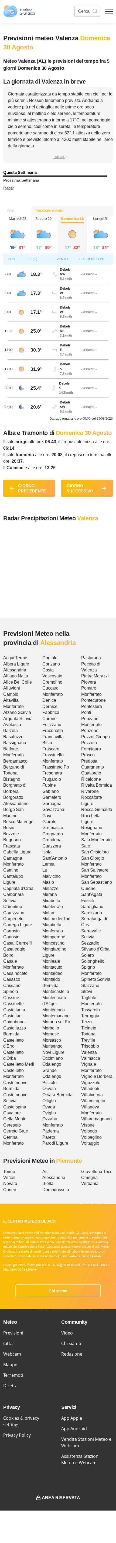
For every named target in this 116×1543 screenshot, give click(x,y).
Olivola (49, 1088)
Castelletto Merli (18, 1064)
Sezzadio (90, 943)
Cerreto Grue (15, 1131)
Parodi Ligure (55, 1143)
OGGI (11, 211)
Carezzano (13, 912)
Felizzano (51, 724)
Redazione (71, 1354)
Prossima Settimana (21, 180)
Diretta (10, 1386)
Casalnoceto (15, 973)
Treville (88, 1040)
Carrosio (11, 931)
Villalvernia (92, 1094)
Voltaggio (90, 1143)
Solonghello (92, 961)
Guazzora (51, 846)
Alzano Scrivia (17, 712)
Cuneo (9, 1189)
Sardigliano (92, 906)
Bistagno (11, 779)
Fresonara (52, 773)
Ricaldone (91, 779)
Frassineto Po (55, 767)
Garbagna (52, 803)
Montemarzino (56, 1016)
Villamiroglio (93, 1100)
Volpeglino (91, 1137)
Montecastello (55, 991)
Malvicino (51, 876)
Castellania (14, 1010)
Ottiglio (49, 1100)
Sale (85, 846)
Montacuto (52, 967)
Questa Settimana (20, 172)
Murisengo (52, 1046)
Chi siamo (58, 1291)
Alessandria (14, 670)
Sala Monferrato (96, 839)
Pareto (48, 1137)
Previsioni (13, 1333)
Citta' (8, 1343)
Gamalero (51, 797)
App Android (74, 1429)
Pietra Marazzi (95, 676)
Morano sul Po (56, 1021)
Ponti (86, 712)
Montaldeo (52, 973)
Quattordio (91, 773)
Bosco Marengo (18, 821)
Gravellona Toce (96, 1171)
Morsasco (51, 1040)
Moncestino (53, 943)
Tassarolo (90, 1010)
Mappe (10, 1364)
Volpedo (89, 1131)
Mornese (50, 1034)
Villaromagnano (96, 1119)
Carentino (12, 906)
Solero (87, 955)
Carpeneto (13, 918)
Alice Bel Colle (17, 682)
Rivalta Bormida (96, 785)
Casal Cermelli (17, 943)
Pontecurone (93, 700)
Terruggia (90, 1016)
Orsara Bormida (57, 1094)
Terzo (86, 1021)
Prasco (88, 755)
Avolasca (12, 724)
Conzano (51, 664)
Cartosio (11, 937)
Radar (8, 188)
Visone (88, 1125)
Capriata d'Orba (18, 888)
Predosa (89, 761)
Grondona (52, 839)
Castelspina (14, 1107)
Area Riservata (61, 1497)
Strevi (86, 991)
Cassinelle (13, 1003)
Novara (10, 1183)
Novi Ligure (53, 1052)
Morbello (50, 1028)
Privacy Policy (17, 1435)
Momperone (53, 937)
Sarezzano (91, 912)
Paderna (50, 1131)
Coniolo (49, 657)
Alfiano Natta (15, 676)
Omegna (89, 1177)
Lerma (48, 864)
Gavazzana (53, 809)
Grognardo (52, 834)
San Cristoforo (95, 852)
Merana (49, 894)
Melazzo (50, 888)
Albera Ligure (16, 664)
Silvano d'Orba (95, 949)
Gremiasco (52, 827)
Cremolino (52, 682)
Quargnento (92, 767)
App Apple (71, 1418)
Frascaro (50, 749)
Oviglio (49, 1113)
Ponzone (89, 730)
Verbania (89, 1183)
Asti (46, 1171)
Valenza (89, 1052)
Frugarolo (51, 779)
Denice (49, 700)
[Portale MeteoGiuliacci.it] (19, 11)
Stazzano (90, 985)
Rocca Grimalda (96, 809)
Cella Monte (14, 1119)
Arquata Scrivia (18, 718)
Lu (44, 870)
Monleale (51, 961)
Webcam (12, 1354)
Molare (49, 912)
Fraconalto (52, 730)
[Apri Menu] (109, 11)
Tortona (88, 1034)
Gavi (46, 815)
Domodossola (55, 1189)
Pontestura (91, 706)
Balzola (10, 730)
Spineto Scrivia (95, 979)
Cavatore (12, 1113)
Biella (47, 1183)
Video (67, 1333)
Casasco (11, 979)
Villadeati (90, 1088)
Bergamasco (15, 761)
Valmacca (90, 1058)
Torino (9, 1171)
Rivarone (90, 791)
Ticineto (88, 1028)
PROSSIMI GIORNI (49, 211)
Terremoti (13, 1375)
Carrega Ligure (17, 924)
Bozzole (11, 834)
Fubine (49, 785)
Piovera (88, 682)
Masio (48, 882)
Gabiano (50, 791)
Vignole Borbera (96, 1076)
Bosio (8, 827)
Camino (10, 870)
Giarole (49, 821)
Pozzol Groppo (95, 736)
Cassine (11, 997)
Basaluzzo (13, 736)
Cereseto (12, 1125)
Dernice (49, 706)
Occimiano (52, 1058)
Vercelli (10, 1177)
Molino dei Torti (56, 918)
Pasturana (91, 657)
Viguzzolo (90, 1082)
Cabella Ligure (17, 852)
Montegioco (53, 1010)
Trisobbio (90, 1046)
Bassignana (14, 742)
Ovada (48, 1107)
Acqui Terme (15, 657)
